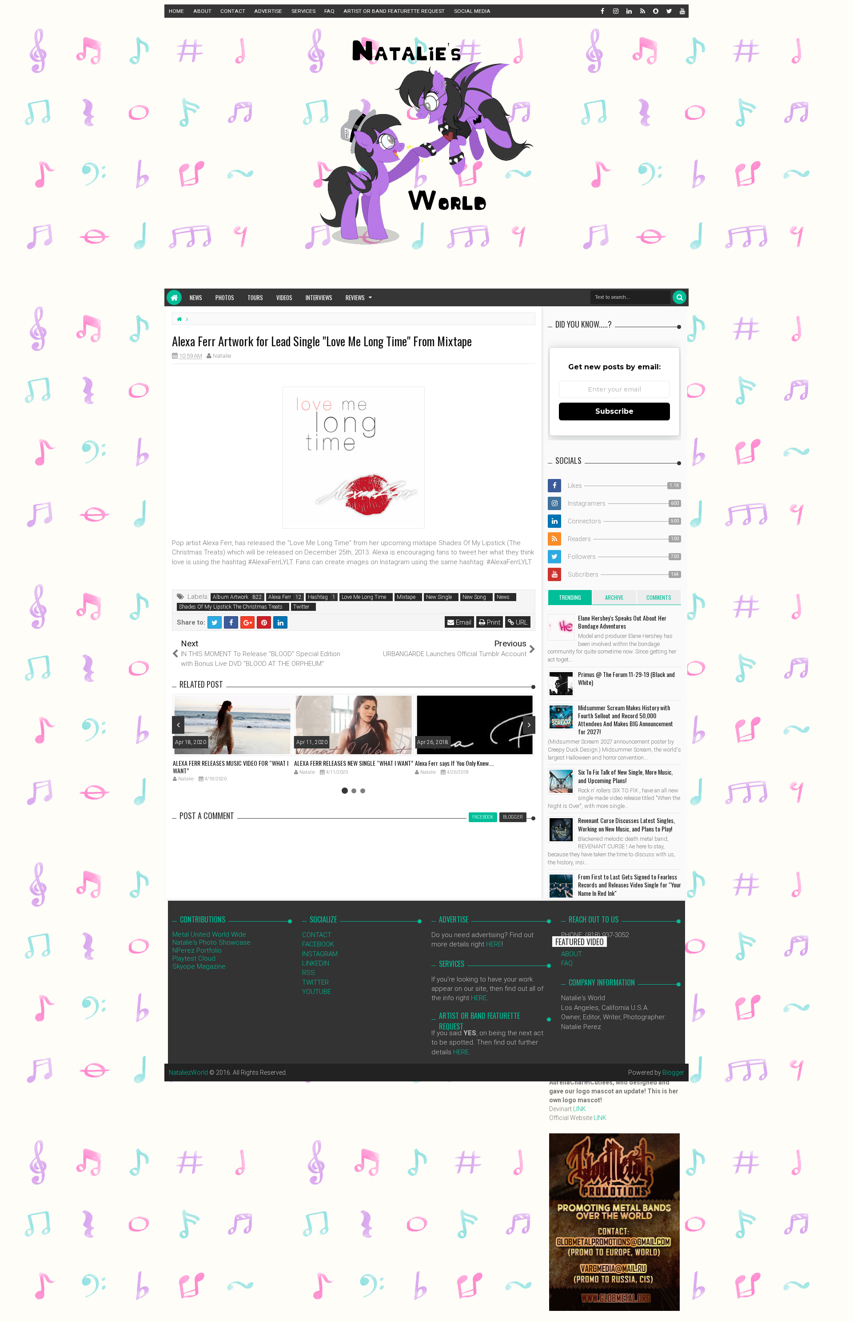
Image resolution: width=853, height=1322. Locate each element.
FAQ (329, 11)
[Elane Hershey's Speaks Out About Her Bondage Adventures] (561, 627)
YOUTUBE (316, 992)
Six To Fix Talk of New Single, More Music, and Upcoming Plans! (625, 775)
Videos (284, 297)
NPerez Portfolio (197, 950)
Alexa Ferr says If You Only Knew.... (454, 763)
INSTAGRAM (320, 954)
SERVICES (303, 11)
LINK (579, 1108)
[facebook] (602, 11)
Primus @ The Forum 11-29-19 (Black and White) (626, 678)
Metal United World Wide (209, 934)
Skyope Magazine (199, 966)
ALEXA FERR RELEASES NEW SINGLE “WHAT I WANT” (353, 763)
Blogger (673, 1072)
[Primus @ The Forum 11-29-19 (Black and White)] (561, 683)
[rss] (642, 11)
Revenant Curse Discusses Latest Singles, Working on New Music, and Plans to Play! (626, 824)
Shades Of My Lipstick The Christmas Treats (231, 607)
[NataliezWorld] (174, 297)
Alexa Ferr (279, 597)
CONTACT (232, 11)
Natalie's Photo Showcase (211, 942)
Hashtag (318, 597)
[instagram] (615, 11)
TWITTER (315, 982)
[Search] (679, 297)
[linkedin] (628, 11)
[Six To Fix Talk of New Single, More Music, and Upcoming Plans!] (561, 781)
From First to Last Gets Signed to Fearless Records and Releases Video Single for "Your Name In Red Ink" (629, 884)
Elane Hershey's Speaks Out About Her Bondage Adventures (622, 621)
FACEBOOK (318, 944)
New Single (439, 597)
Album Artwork (230, 597)
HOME (176, 11)
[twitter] (668, 11)
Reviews (355, 297)
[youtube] (682, 11)
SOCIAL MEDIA (472, 11)
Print (492, 622)
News (196, 297)
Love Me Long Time (364, 597)
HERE (494, 944)
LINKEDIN (315, 963)
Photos (224, 297)
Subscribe (614, 411)
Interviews (319, 297)
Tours (255, 297)
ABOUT (202, 11)
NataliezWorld (188, 1072)
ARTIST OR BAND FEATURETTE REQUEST (394, 11)
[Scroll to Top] (842, 1306)
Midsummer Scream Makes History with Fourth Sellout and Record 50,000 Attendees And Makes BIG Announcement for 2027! (625, 719)
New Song (474, 597)
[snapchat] (655, 11)
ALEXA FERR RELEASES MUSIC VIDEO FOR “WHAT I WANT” (230, 766)
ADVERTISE (268, 11)
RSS (308, 973)
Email (462, 622)
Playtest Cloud (193, 958)
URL (521, 622)
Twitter (301, 607)
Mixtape (406, 597)
